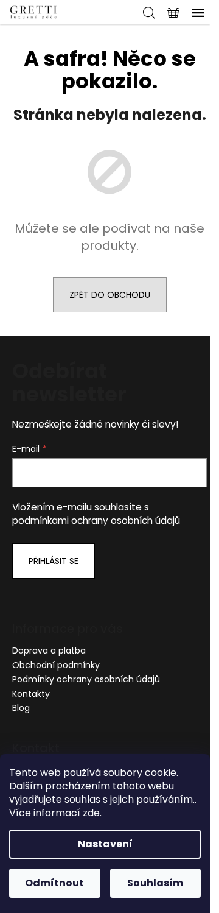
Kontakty (31, 694)
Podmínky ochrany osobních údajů (86, 679)
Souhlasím (155, 883)
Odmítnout (54, 883)
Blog (21, 708)
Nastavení (105, 844)
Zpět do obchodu (109, 295)
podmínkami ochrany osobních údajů (96, 520)
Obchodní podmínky (56, 665)
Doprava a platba (49, 650)
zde (91, 813)
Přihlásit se (53, 561)
